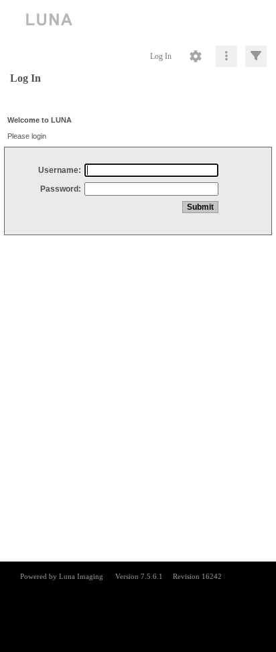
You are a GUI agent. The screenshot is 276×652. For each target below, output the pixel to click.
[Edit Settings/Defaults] (196, 56)
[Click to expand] (256, 56)
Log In (160, 56)
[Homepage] (138, 20)
